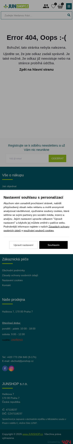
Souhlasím (54, 245)
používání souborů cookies (39, 230)
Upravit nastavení (23, 245)
